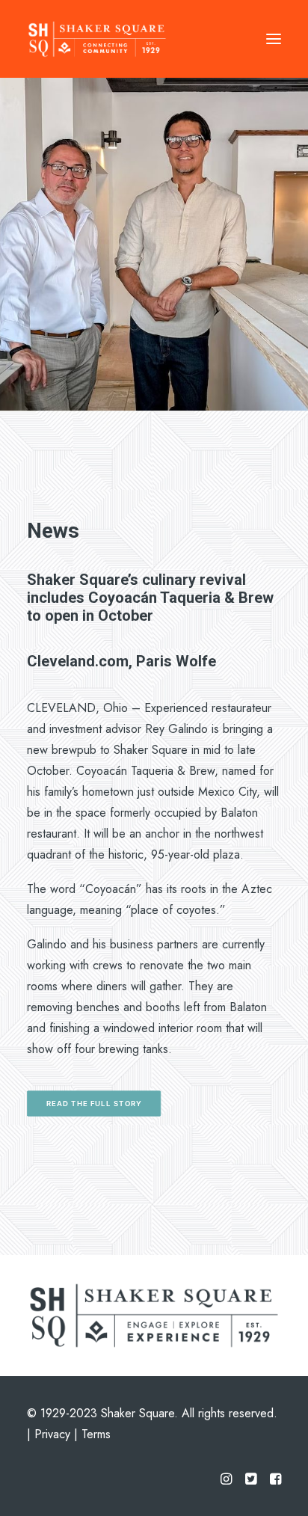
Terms (96, 1434)
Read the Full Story (94, 1103)
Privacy (52, 1434)
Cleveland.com (78, 661)
